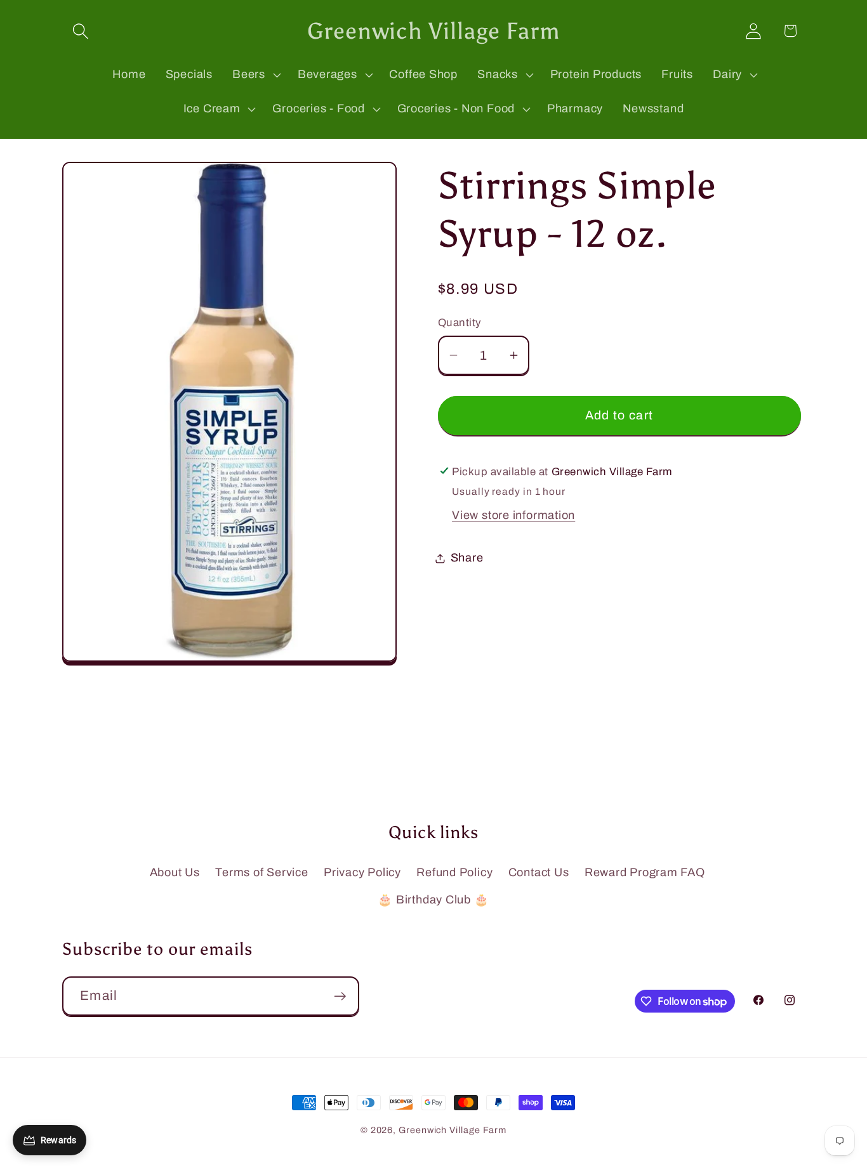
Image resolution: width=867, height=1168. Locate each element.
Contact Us (538, 872)
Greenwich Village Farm (452, 1130)
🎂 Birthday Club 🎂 (433, 899)
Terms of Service (261, 872)
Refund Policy (454, 872)
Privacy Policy (362, 872)
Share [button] (467, 557)
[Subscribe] (340, 996)
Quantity (460, 323)
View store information (513, 514)
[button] (80, 31)
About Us (175, 872)
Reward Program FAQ (645, 872)
